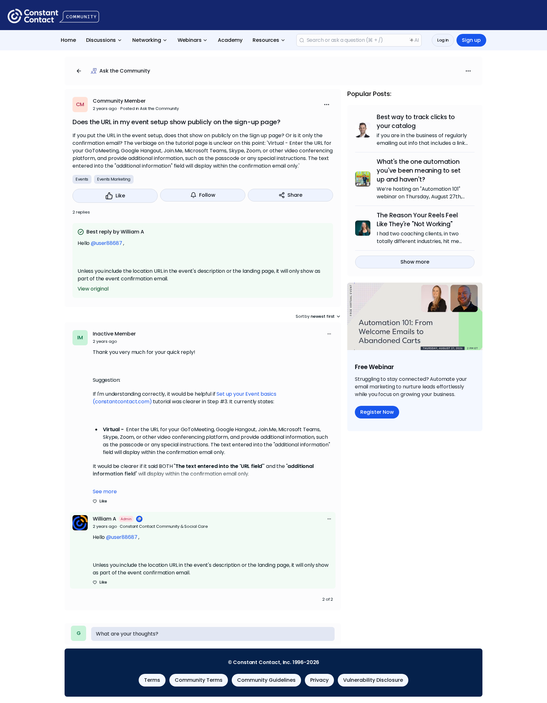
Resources (266, 40)
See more (105, 491)
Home (68, 40)
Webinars (190, 40)
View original (93, 288)
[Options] (468, 71)
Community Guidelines (266, 680)
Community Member (119, 101)
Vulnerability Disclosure (373, 680)
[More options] (329, 334)
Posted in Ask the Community (149, 108)
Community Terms (199, 680)
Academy (230, 40)
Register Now (377, 412)
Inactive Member (114, 333)
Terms (152, 680)
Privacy (319, 680)
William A (104, 518)
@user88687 (106, 243)
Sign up (471, 40)
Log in (443, 40)
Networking (146, 40)
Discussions (101, 40)
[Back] (78, 71)
